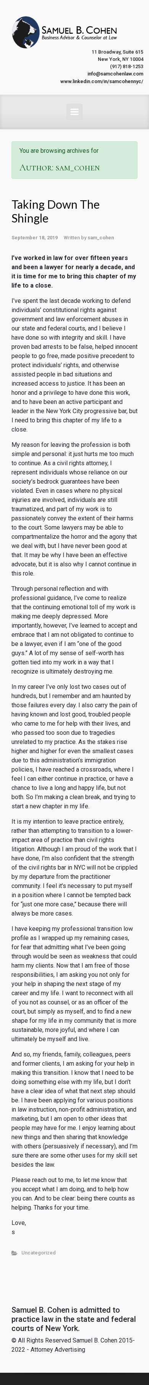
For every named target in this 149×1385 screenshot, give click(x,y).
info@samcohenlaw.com (115, 74)
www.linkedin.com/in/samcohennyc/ (101, 81)
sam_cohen (100, 237)
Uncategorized (38, 1253)
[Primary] (74, 112)
